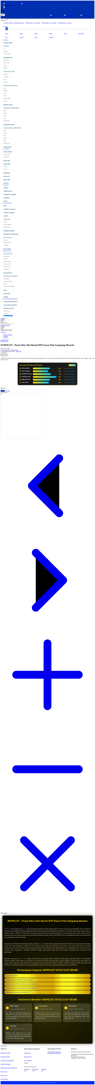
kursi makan (7, 249)
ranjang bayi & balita (10, 194)
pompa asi (6, 240)
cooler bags (6, 245)
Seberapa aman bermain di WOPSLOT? (17, 992)
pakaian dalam (7, 120)
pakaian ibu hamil (9, 124)
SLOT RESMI (4, 1079)
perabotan (6, 197)
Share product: (4, 392)
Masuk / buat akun (8, 334)
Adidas (21, 33)
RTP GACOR (4, 1071)
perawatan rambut (7, 264)
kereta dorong (8, 151)
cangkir (5, 221)
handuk (6, 297)
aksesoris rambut (7, 53)
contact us (69, 22)
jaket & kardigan (7, 98)
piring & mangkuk (7, 224)
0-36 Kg (5, 169)
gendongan (7, 173)
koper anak (7, 160)
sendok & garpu (7, 226)
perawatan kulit (7, 256)
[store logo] (12, 20)
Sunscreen (6, 258)
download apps (16, 3)
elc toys (5, 313)
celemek (6, 216)
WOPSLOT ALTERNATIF (7, 1060)
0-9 (91, 29)
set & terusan (6, 62)
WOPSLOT (7, 929)
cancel (2, 326)
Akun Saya (3, 318)
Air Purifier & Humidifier (9, 286)
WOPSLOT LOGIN (5, 1053)
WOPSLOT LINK (5, 1056)
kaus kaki (5, 81)
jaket (5, 118)
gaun (5, 93)
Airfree (36, 33)
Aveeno (21, 37)
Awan (35, 37)
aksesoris (5, 100)
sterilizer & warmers (10, 209)
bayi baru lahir (7, 154)
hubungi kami (27, 1053)
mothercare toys (7, 310)
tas (4, 48)
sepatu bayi (6, 74)
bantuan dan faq (28, 1056)
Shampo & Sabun (7, 261)
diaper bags (7, 179)
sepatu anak (6, 76)
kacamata (5, 51)
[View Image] (1, 911)
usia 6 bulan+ (6, 156)
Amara (65, 33)
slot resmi (41, 943)
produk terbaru (8, 42)
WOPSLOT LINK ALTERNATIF (9, 1068)
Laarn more (18, 351)
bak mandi (7, 293)
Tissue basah (6, 278)
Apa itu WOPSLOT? (11, 976)
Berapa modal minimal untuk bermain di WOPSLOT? (22, 988)
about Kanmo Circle (19, 22)
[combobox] (7, 324)
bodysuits (5, 67)
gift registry (34, 3)
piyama (5, 65)
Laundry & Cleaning (8, 281)
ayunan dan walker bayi (10, 301)
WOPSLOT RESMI (5, 1064)
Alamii (50, 33)
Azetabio (51, 37)
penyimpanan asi (7, 242)
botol (5, 205)
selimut (6, 187)
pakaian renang (8, 104)
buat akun (6, 336)
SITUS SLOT (4, 1075)
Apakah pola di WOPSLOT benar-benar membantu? (21, 984)
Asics (6, 37)
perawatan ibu (8, 272)
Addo (6, 33)
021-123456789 (28, 1060)
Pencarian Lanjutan (5, 325)
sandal (5, 79)
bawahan (5, 90)
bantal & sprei (8, 191)
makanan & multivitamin (11, 234)
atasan (5, 88)
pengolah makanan (9, 230)
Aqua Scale (81, 33)
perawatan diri (7, 269)
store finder (54, 22)
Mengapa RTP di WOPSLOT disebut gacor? (19, 980)
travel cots (7, 176)
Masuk (2, 319)
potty (5, 290)
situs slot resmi (22, 958)
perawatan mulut (7, 266)
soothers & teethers (9, 212)
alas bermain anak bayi (10, 305)
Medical (5, 283)
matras (6, 201)
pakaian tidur (6, 60)
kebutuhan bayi (8, 57)
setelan (5, 95)
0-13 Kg (5, 166)
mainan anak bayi (9, 308)
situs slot (24, 929)
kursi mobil (7, 164)
